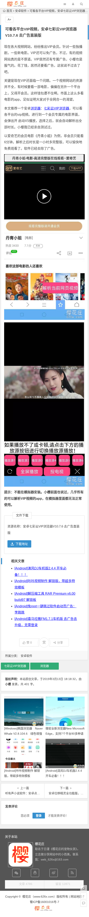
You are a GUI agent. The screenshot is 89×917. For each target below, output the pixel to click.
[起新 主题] (44, 910)
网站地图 (76, 896)
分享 (60, 642)
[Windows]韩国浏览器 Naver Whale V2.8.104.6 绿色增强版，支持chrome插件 (23, 733)
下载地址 (22, 544)
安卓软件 (21, 10)
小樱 (8, 684)
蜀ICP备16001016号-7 (44, 902)
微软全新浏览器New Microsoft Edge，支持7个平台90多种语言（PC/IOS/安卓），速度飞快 (65, 733)
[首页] (83, 888)
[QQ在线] (35, 873)
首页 (9, 10)
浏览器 (36, 108)
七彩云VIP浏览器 (56, 108)
